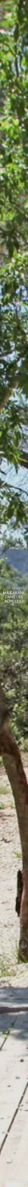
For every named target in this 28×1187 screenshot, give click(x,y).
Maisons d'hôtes (11, 588)
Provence (18, 588)
